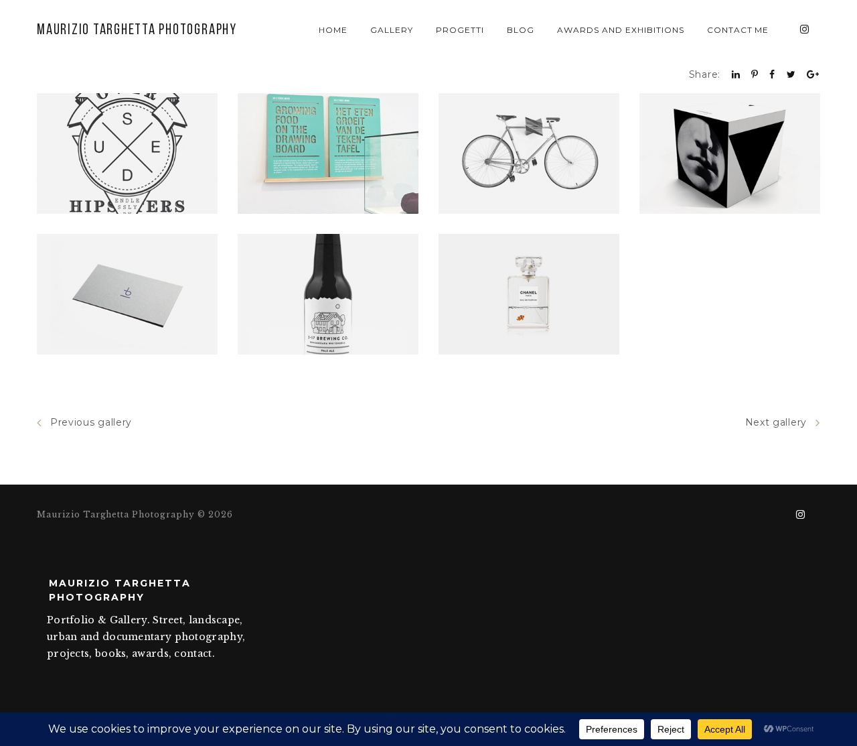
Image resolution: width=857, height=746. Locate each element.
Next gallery (776, 422)
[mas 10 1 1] (328, 153)
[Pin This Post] (755, 74)
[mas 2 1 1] (529, 294)
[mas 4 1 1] (127, 153)
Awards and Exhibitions (620, 30)
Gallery (391, 30)
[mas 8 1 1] (529, 153)
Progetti (460, 30)
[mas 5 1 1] (127, 294)
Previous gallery (91, 422)
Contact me (738, 30)
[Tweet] (791, 74)
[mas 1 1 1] (328, 294)
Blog (520, 30)
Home (333, 30)
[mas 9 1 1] (729, 153)
